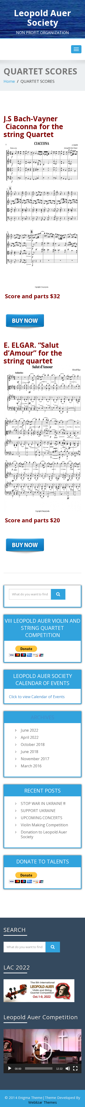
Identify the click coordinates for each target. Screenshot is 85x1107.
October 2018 (33, 744)
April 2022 (29, 737)
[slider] (38, 1068)
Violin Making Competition (44, 825)
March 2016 (31, 766)
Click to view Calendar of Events (37, 696)
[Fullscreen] (75, 1068)
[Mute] (67, 1068)
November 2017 (35, 758)
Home (9, 81)
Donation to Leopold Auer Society (44, 834)
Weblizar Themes (42, 1102)
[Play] (9, 1068)
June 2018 (29, 751)
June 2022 (29, 730)
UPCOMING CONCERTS (41, 817)
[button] (42, 1051)
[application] (42, 1051)
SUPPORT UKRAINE (38, 810)
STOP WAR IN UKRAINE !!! (43, 803)
